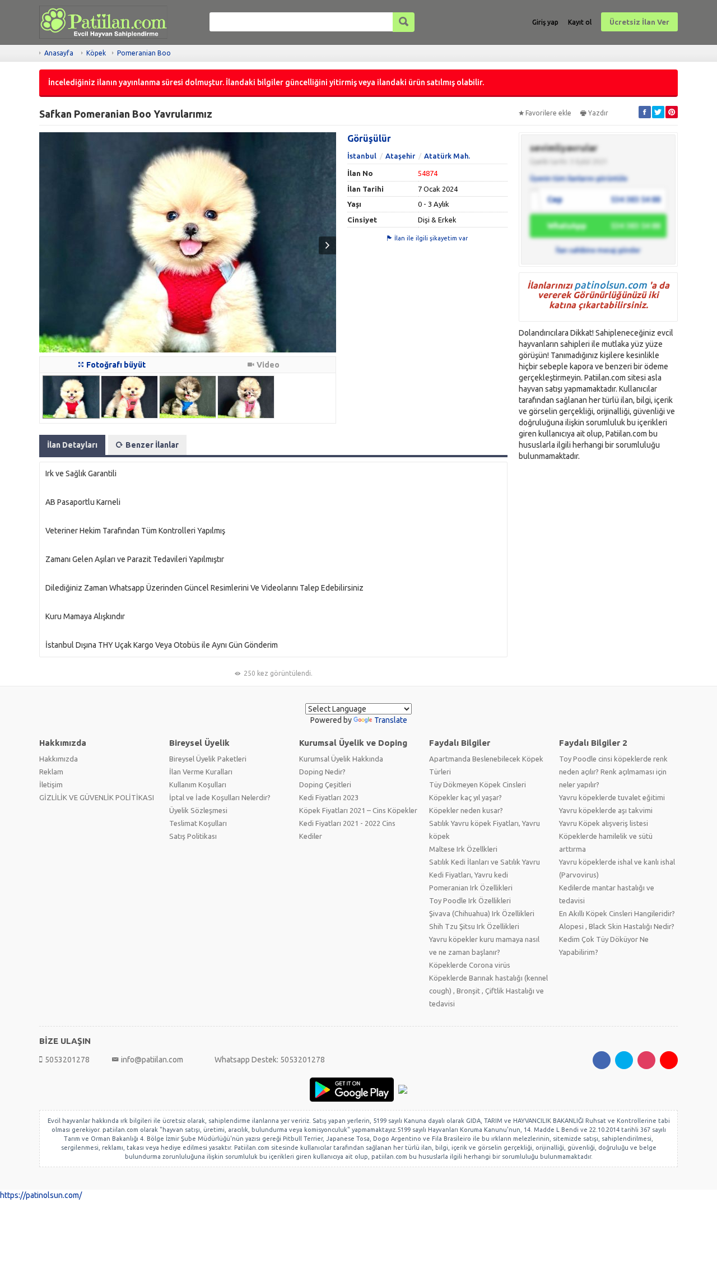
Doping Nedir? (322, 772)
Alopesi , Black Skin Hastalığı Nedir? (616, 926)
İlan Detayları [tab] (72, 444)
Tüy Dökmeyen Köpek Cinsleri (477, 784)
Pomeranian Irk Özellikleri (471, 887)
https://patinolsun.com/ (41, 1195)
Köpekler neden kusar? (466, 810)
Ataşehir (400, 156)
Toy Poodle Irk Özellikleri (470, 900)
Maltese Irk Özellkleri (463, 849)
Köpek (96, 53)
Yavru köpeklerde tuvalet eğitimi (612, 797)
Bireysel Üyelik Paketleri (207, 759)
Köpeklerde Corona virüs (469, 965)
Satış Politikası (193, 836)
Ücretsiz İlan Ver (639, 22)
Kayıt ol (580, 22)
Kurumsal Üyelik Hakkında (341, 759)
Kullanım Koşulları (197, 784)
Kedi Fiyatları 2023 (328, 797)
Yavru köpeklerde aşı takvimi (606, 810)
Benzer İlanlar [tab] (152, 444)
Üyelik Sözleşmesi (198, 810)
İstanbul (361, 156)
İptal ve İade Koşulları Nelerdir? (220, 797)
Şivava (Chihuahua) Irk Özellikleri (481, 913)
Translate (390, 720)
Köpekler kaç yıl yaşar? (465, 797)
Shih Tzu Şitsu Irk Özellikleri (474, 926)
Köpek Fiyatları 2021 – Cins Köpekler (358, 810)
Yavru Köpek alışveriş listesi (603, 823)
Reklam (51, 772)
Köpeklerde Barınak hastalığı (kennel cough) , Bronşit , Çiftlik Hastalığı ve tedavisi (488, 990)
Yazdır (598, 113)
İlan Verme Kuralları (200, 772)
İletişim (51, 784)
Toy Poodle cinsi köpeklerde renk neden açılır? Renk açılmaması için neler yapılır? (613, 771)
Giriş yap (545, 22)
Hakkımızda (58, 759)
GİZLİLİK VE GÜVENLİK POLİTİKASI (96, 797)
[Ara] (404, 22)
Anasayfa (58, 53)
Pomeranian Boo (144, 53)
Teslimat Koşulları (198, 823)
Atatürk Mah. (447, 156)
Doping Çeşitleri (325, 784)
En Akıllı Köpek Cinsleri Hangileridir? (617, 913)
